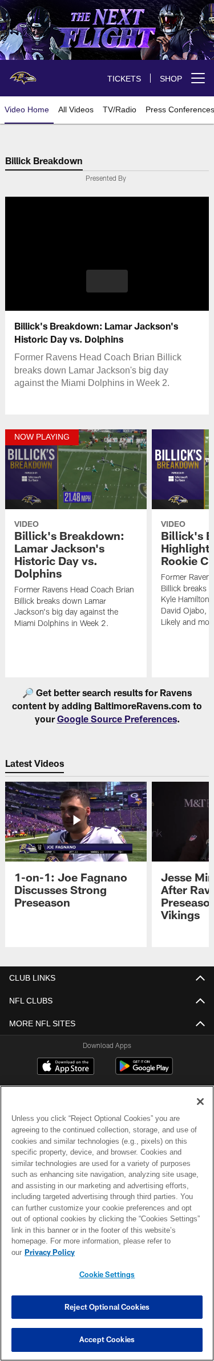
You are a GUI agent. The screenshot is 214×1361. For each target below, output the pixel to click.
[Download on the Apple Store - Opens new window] (66, 1067)
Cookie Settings (107, 1274)
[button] (107, 281)
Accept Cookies (107, 1339)
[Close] (200, 1113)
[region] (107, 1229)
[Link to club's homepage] (23, 73)
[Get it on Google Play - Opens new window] (144, 1072)
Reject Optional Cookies (107, 1306)
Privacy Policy (137, 1252)
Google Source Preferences (117, 718)
